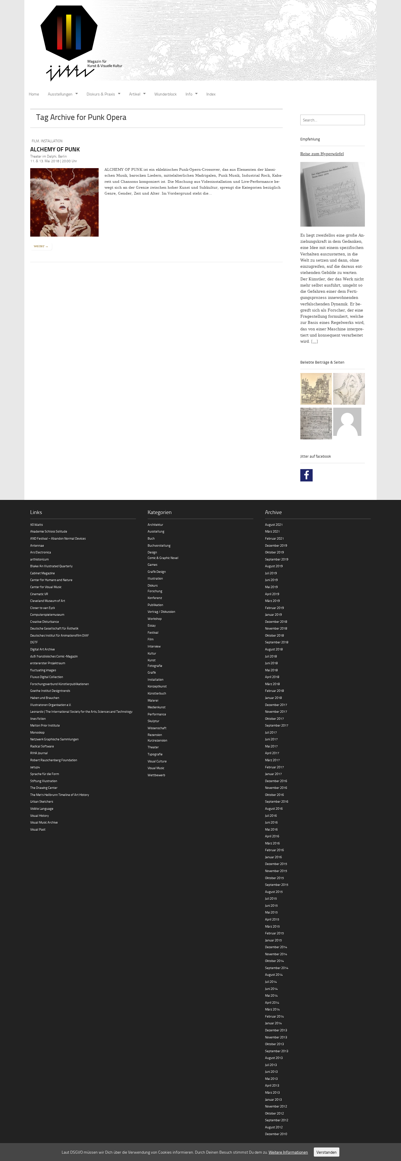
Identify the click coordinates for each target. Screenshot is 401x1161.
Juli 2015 (271, 898)
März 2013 (272, 1092)
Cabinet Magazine (42, 573)
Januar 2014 (273, 1023)
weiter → (41, 246)
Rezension (155, 734)
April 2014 (272, 1002)
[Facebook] (306, 475)
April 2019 (272, 594)
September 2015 (276, 884)
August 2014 (274, 974)
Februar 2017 (274, 767)
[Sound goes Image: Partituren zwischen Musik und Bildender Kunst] (316, 424)
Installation (52, 140)
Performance (157, 714)
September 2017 (276, 725)
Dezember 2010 (276, 1134)
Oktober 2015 (274, 878)
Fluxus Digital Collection (46, 677)
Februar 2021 (274, 538)
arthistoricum (39, 559)
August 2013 (274, 1057)
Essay (152, 625)
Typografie (155, 754)
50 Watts (36, 524)
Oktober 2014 (274, 960)
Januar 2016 (273, 857)
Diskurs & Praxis (101, 94)
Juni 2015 (271, 905)
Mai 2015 (271, 912)
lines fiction (38, 718)
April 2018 (272, 677)
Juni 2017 (271, 739)
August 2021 (274, 524)
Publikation (155, 605)
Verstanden (326, 1152)
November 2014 (276, 954)
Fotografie (155, 665)
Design (152, 552)
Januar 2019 (273, 614)
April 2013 (272, 1085)
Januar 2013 (273, 1099)
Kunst (152, 660)
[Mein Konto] (347, 423)
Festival (153, 632)
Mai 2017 (271, 746)
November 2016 (276, 787)
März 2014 (272, 1009)
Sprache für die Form (44, 774)
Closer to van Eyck (42, 607)
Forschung (155, 591)
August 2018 (274, 649)
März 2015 (272, 926)
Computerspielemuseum (47, 614)
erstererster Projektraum (47, 663)
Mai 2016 (271, 829)
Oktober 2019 (274, 552)
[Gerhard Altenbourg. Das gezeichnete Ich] (349, 389)
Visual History (39, 815)
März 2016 (272, 843)
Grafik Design (157, 571)
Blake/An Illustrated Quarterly (51, 566)
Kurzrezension (157, 740)
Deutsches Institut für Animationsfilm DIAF (59, 635)
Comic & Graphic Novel (163, 558)
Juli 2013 (271, 1065)
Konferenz (155, 597)
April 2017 (272, 753)
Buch (151, 538)
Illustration (155, 578)
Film (35, 140)
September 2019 (276, 559)
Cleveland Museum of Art (47, 600)
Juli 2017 (271, 732)
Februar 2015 (274, 933)
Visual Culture (157, 761)
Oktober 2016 (274, 794)
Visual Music (156, 768)
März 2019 (272, 600)
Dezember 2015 (276, 863)
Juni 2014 (271, 988)
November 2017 (276, 711)
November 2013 (276, 1037)
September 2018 (276, 642)
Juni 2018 (271, 663)
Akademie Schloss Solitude (48, 531)
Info (189, 94)
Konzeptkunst (157, 686)
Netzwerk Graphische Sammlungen (54, 739)
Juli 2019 (271, 573)
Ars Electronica (40, 552)
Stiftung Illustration (43, 781)
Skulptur (153, 721)
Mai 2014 (271, 995)
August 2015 (274, 891)
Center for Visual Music (46, 587)
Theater (153, 747)
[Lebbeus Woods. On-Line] (316, 389)
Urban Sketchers (41, 801)
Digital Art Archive (42, 649)
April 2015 (272, 919)
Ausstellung (156, 531)
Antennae (37, 545)
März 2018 (272, 684)
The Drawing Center (44, 787)
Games (152, 564)
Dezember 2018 (276, 621)
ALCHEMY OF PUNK (55, 149)
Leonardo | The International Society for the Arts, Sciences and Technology (81, 711)
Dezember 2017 (276, 704)
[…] (314, 341)
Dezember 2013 (276, 1030)
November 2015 (276, 871)
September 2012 (276, 1120)
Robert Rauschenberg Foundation (53, 760)
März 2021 (272, 531)
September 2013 (276, 1051)
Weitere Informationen (288, 1152)
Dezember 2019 (276, 545)
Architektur (155, 524)
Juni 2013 (271, 1071)
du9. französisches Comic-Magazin (54, 656)
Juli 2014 (271, 981)
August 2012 (274, 1127)
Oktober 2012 (274, 1113)
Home (34, 94)
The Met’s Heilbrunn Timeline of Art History (59, 794)
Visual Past (38, 829)
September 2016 (276, 801)
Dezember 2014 (276, 947)
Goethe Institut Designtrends (50, 690)
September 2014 (276, 968)
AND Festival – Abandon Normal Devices (58, 538)
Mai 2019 (271, 587)
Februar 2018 (274, 690)
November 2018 (276, 628)
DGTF (34, 642)
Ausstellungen (60, 94)
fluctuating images (43, 670)
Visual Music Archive (44, 822)
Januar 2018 (273, 697)
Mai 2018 (271, 670)
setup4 (35, 767)
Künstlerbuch (157, 693)
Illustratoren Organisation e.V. (50, 704)
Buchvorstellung (159, 545)
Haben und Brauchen (44, 697)
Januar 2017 (273, 774)
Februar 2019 (274, 607)
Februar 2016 (274, 850)
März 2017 (272, 760)
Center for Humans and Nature (51, 580)
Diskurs (153, 585)
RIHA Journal (39, 753)
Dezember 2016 (276, 781)
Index (210, 94)
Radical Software (42, 746)
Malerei (153, 700)
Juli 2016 (271, 815)
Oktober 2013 (274, 1044)
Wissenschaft (157, 728)
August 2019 (274, 566)
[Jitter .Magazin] (200, 44)
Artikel (134, 94)
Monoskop (37, 732)
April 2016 (272, 836)
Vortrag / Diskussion (161, 611)
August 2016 (274, 808)
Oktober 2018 (274, 635)
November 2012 (276, 1106)
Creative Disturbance (44, 621)
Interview (154, 646)
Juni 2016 (271, 822)
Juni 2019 (271, 580)
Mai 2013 (271, 1078)
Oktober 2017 (274, 718)
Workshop (155, 618)
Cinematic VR (39, 594)
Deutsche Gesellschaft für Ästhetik (54, 628)
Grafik (152, 672)
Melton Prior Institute (45, 725)
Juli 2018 (271, 656)
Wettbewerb (156, 775)
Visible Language (41, 808)
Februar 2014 (274, 1016)
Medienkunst (157, 707)
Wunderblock (165, 94)
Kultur (152, 653)
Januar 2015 (273, 940)
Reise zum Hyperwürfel (322, 153)
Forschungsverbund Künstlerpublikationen (59, 684)
